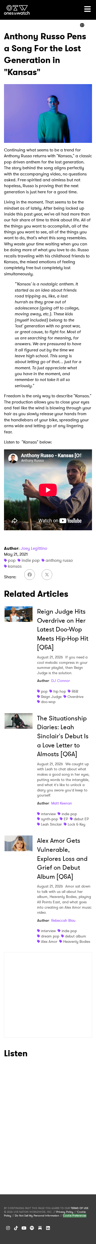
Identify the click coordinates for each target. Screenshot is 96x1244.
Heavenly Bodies (76, 941)
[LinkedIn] (48, 1228)
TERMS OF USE (79, 1208)
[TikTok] (16, 1228)
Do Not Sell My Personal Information (37, 1216)
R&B (75, 691)
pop (12, 560)
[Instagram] (8, 1228)
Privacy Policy (64, 1212)
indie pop (31, 560)
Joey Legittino (34, 548)
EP (66, 819)
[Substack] (40, 1228)
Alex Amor (49, 941)
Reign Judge (51, 696)
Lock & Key (76, 824)
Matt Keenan (61, 803)
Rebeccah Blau (63, 920)
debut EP (81, 819)
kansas (15, 566)
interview (48, 814)
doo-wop (48, 701)
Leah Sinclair (51, 824)
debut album (75, 936)
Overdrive (75, 696)
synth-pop (49, 819)
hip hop (59, 691)
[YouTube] (24, 1228)
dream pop (50, 936)
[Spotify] (32, 1228)
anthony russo (59, 560)
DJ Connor (60, 680)
